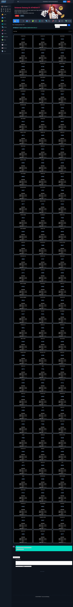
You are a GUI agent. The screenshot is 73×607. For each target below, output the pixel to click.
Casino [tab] (36, 20)
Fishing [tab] (49, 20)
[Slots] (28, 21)
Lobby (5, 14)
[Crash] (54, 21)
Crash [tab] (56, 20)
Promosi (5, 44)
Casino (5, 20)
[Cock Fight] (68, 21)
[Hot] (22, 21)
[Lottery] (60, 21)
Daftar (69, 1)
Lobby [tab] (17, 20)
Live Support (5, 6)
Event (5, 51)
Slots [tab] (29, 20)
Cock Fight (6, 36)
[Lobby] (16, 21)
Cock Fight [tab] (69, 20)
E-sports (2, 42)
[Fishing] (47, 21)
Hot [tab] (23, 20)
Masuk (65, 1)
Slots (5, 17)
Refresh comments (16, 557)
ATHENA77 (70, 31)
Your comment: (18, 559)
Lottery (5, 33)
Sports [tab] (42, 20)
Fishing (5, 27)
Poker (5, 39)
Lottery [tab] (62, 20)
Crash (5, 30)
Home (13, 24)
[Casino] (34, 21)
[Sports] (41, 21)
